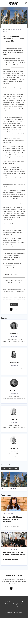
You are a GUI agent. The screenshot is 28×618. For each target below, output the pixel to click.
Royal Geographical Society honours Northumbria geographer (13, 519)
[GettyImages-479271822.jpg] (14, 479)
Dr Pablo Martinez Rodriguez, (10, 58)
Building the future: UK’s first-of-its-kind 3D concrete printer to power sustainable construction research (14, 556)
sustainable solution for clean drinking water (14, 249)
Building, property (12, 274)
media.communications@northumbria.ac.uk (14, 341)
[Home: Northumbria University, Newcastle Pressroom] (13, 3)
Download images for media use (10, 468)
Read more (14, 304)
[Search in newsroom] (26, 3)
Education (5, 274)
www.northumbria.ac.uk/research (10, 268)
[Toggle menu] (2, 3)
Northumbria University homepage (14, 612)
